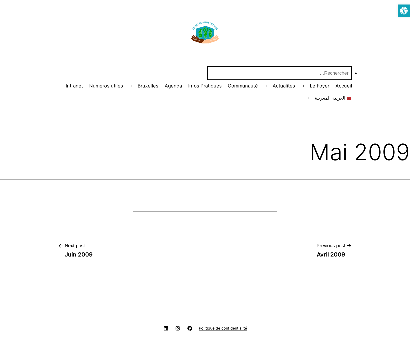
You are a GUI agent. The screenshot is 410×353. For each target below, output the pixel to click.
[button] (404, 11)
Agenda (173, 86)
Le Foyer (319, 86)
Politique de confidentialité (223, 328)
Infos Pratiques (205, 86)
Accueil (343, 86)
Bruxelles (148, 86)
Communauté (243, 86)
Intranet (74, 86)
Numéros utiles (106, 86)
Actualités (284, 86)
